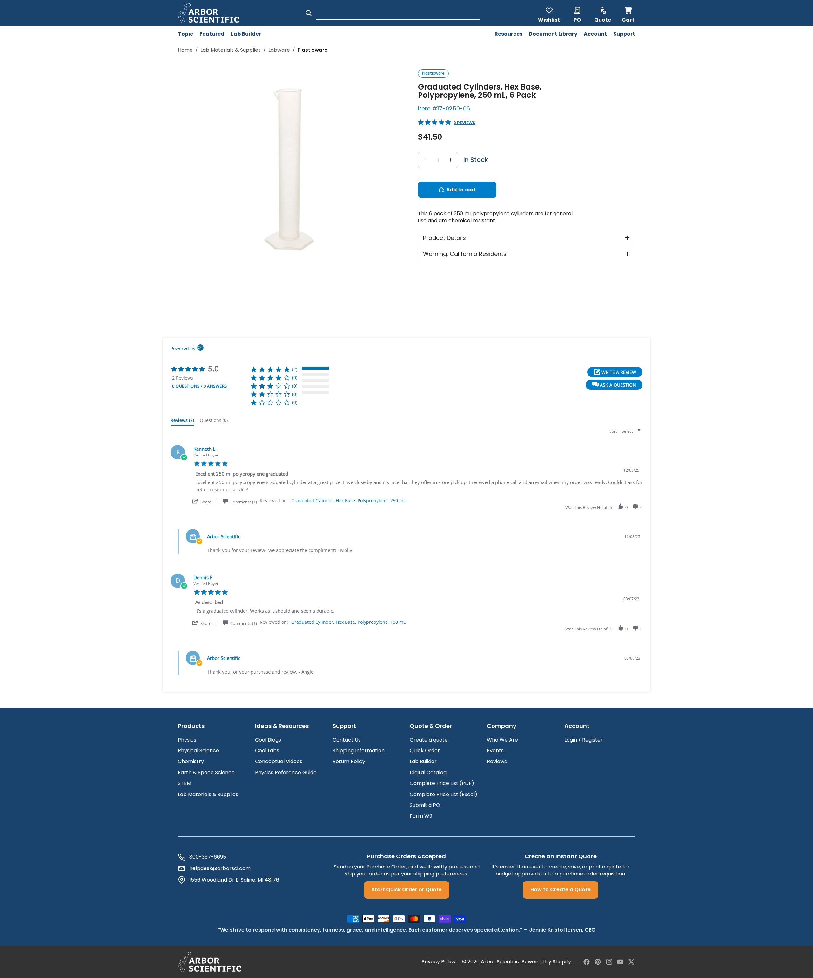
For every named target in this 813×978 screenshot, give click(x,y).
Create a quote (429, 739)
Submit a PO (425, 805)
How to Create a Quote (560, 889)
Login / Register (583, 739)
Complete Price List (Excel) (443, 794)
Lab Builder (423, 761)
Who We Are (502, 739)
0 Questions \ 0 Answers (199, 386)
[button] (614, 385)
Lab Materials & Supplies (208, 794)
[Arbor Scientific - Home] (208, 13)
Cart (628, 13)
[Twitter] (631, 962)
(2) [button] (294, 369)
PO (577, 19)
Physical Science (198, 750)
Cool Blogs (268, 739)
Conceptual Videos (278, 761)
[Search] (309, 13)
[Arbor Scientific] (209, 962)
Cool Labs (267, 750)
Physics (187, 739)
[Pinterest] (597, 962)
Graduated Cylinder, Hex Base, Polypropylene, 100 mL (348, 622)
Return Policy (349, 761)
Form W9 (421, 816)
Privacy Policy (438, 961)
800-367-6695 (207, 857)
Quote (602, 19)
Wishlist (549, 19)
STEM (184, 783)
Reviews (497, 761)
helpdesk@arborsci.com (220, 868)
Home (185, 50)
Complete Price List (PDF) (442, 783)
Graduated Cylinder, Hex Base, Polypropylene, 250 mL (348, 500)
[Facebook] (586, 962)
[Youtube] (620, 962)
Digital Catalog (428, 772)
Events (495, 750)
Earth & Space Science (206, 772)
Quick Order (425, 750)
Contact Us (347, 739)
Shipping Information (359, 750)
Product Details (444, 238)
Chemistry (191, 761)
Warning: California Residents (465, 254)
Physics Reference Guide (286, 772)
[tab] (182, 421)
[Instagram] (609, 962)
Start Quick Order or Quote (407, 889)
